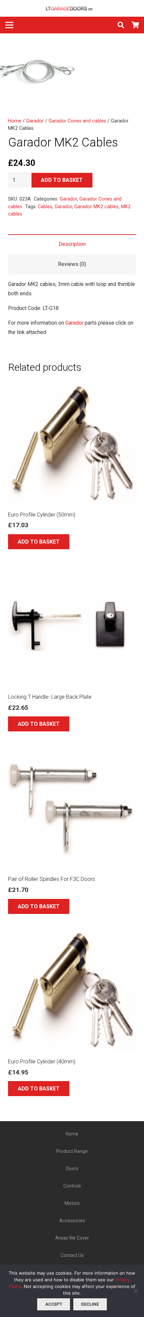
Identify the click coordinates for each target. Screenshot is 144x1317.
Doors (72, 1168)
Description (72, 244)
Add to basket (62, 180)
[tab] (72, 244)
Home (14, 121)
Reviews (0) (72, 264)
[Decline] (135, 1290)
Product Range (72, 1151)
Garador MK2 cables (96, 207)
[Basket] (135, 25)
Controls (72, 1186)
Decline (90, 1304)
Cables (45, 207)
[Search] (121, 25)
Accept (53, 1304)
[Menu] (9, 25)
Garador (35, 121)
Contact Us (72, 1255)
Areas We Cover (72, 1238)
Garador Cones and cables (77, 121)
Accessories (72, 1220)
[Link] (72, 8)
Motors (72, 1203)
